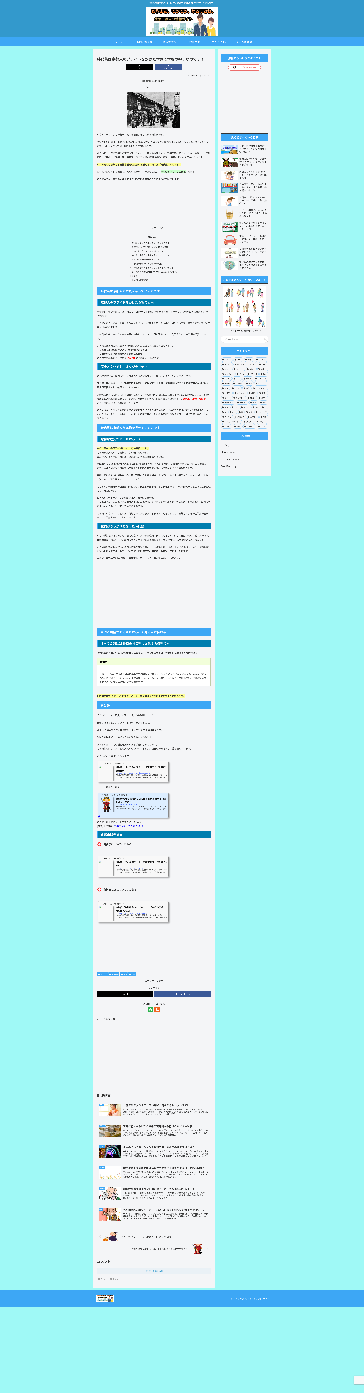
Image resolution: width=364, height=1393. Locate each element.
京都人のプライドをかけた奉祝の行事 (151, 247)
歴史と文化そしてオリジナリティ (149, 251)
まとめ (134, 275)
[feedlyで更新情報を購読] (150, 1009)
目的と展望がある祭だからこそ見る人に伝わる (152, 267)
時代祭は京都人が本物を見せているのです (150, 255)
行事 (133, 974)
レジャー (103, 974)
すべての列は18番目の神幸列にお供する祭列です (156, 271)
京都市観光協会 (141, 279)
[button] (265, 339)
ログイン (225, 445)
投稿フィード (228, 452)
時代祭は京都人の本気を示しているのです (150, 242)
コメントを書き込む (154, 1271)
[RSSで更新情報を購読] (157, 1009)
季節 (125, 974)
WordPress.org (229, 466)
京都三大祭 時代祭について (129, 826)
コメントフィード (230, 459)
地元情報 (115, 974)
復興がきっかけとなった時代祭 (148, 263)
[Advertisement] (154, 204)
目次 (150, 237)
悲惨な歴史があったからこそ (147, 259)
